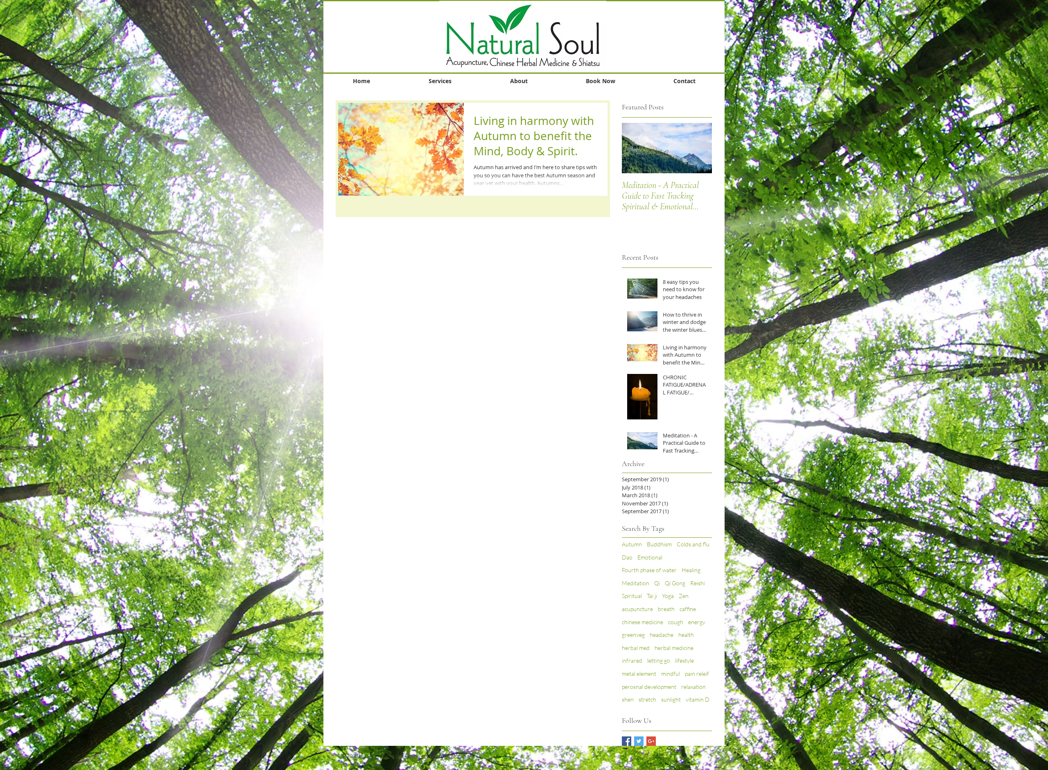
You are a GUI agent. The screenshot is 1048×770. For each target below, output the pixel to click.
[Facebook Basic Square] (626, 741)
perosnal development (649, 686)
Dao (627, 557)
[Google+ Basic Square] (651, 741)
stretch (647, 699)
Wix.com (457, 755)
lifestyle (684, 660)
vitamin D (697, 699)
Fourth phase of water (649, 569)
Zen (684, 595)
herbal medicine (674, 647)
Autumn (632, 544)
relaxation (693, 686)
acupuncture (637, 608)
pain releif (697, 673)
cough (675, 621)
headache (661, 634)
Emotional (649, 557)
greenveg (633, 634)
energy (696, 621)
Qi (657, 583)
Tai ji (652, 595)
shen (628, 699)
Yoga (668, 595)
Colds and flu (693, 544)
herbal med (636, 647)
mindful (670, 673)
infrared (632, 660)
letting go (658, 660)
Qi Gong (675, 583)
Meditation (635, 583)
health (686, 634)
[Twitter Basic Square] (639, 741)
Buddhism (659, 544)
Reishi (697, 583)
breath (666, 608)
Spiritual (632, 595)
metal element (639, 673)
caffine (688, 608)
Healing (691, 569)
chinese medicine (642, 621)
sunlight (671, 699)
